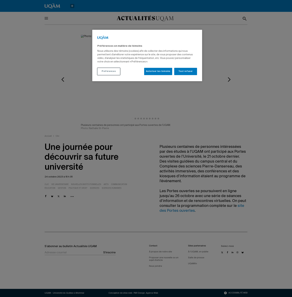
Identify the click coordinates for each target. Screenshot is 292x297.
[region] (147, 55)
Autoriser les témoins (158, 71)
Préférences (109, 71)
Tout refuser (185, 71)
